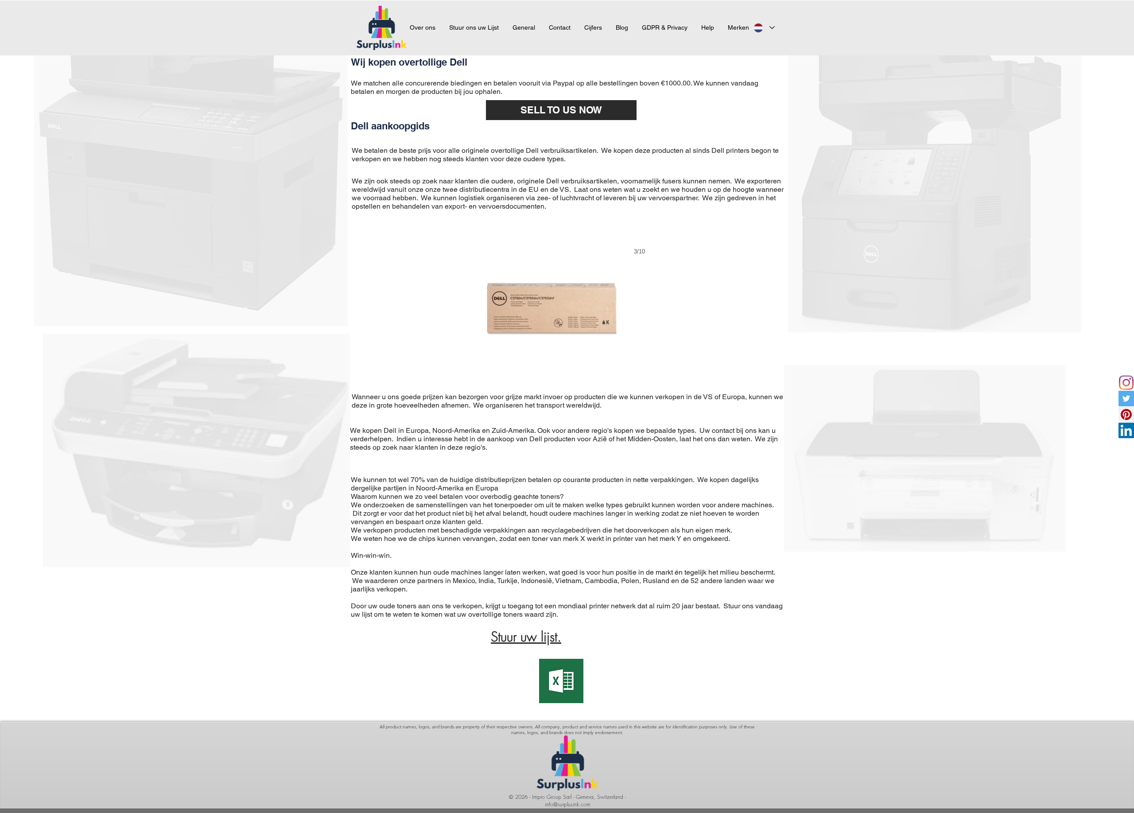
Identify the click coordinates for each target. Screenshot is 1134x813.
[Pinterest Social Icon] (1126, 414)
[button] (738, 28)
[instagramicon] (1126, 382)
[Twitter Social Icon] (1126, 398)
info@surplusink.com (567, 804)
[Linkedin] (1126, 430)
